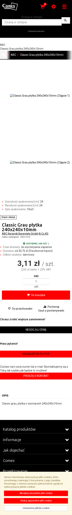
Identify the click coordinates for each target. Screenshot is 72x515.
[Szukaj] (65, 20)
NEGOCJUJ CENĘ (36, 329)
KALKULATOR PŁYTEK (36, 353)
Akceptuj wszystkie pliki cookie (36, 493)
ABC (13, 54)
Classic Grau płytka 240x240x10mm (42, 54)
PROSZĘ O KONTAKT (36, 375)
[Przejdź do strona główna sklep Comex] (3, 55)
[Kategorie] (64, 6)
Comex (9, 460)
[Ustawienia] (53, 6)
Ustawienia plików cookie (36, 508)
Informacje (12, 440)
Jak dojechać (14, 450)
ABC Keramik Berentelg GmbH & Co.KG (25, 233)
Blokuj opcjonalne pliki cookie (36, 500)
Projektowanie (15, 471)
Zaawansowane (36, 31)
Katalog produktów (19, 429)
